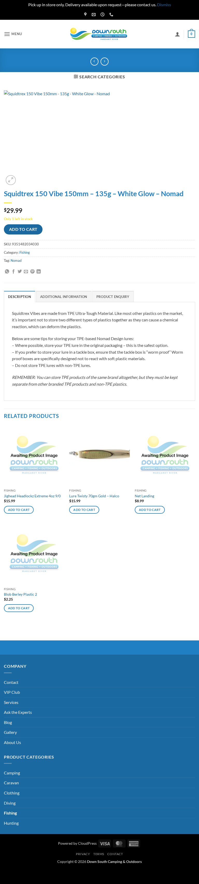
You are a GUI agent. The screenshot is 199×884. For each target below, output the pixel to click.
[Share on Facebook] (13, 271)
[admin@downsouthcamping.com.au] (94, 14)
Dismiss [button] (164, 4)
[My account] (177, 34)
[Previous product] (105, 62)
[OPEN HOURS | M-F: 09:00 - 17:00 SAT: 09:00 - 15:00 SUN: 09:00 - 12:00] (103, 14)
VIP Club (12, 692)
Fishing (24, 252)
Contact (11, 682)
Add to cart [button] (19, 509)
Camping (12, 772)
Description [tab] (19, 297)
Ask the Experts (18, 712)
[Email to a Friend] (26, 271)
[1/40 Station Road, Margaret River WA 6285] (86, 14)
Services (11, 702)
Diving (10, 802)
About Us (12, 742)
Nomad (16, 260)
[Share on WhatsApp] (7, 271)
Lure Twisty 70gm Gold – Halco (94, 496)
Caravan (11, 782)
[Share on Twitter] (20, 271)
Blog (8, 722)
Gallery (10, 732)
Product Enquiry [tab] (113, 297)
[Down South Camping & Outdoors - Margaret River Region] (99, 34)
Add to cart (23, 229)
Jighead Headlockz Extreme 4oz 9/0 (32, 496)
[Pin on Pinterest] (32, 271)
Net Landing (144, 496)
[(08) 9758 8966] (112, 14)
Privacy (83, 854)
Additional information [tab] (63, 297)
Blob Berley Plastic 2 (20, 594)
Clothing (11, 792)
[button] (13, 34)
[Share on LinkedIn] (39, 271)
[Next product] (94, 62)
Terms (98, 854)
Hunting (11, 823)
